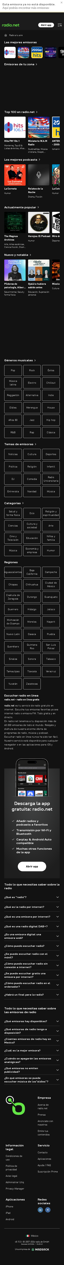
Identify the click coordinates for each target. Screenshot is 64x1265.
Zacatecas (32, 684)
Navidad (31, 491)
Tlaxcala (32, 671)
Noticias (13, 454)
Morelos (31, 622)
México (34, 1236)
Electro (32, 383)
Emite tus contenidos (44, 1133)
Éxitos (51, 370)
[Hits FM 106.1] (10, 52)
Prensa (42, 1115)
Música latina (13, 383)
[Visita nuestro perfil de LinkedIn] (40, 1210)
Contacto (42, 1152)
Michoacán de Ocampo (13, 622)
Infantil (51, 467)
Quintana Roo (32, 647)
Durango (32, 597)
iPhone (9, 1206)
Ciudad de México (51, 585)
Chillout (50, 383)
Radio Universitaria (51, 479)
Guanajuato (50, 597)
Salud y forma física (13, 513)
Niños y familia (51, 538)
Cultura (32, 454)
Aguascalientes (13, 572)
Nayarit (51, 622)
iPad (8, 1213)
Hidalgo (32, 609)
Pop (13, 370)
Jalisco (51, 609)
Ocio (32, 513)
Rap (32, 432)
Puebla (51, 634)
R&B (13, 432)
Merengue (32, 407)
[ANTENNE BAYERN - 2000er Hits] (37, 52)
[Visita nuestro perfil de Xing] (47, 1210)
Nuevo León (13, 634)
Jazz (32, 420)
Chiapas (13, 584)
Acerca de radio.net (43, 1107)
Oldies (13, 407)
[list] (32, 52)
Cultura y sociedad (32, 526)
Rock (32, 370)
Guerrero (13, 609)
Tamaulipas (13, 671)
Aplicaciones (44, 1159)
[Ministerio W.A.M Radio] (23, 52)
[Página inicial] (5, 35)
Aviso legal (11, 1176)
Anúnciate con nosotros (45, 1123)
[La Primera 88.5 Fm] (50, 52)
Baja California (32, 572)
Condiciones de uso (14, 1158)
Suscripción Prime (48, 1172)
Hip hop (50, 420)
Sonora (32, 659)
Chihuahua (32, 584)
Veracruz (51, 671)
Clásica (51, 432)
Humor (51, 550)
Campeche (51, 572)
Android (10, 1219)
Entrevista (13, 491)
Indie (51, 395)
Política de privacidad (11, 1168)
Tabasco (50, 659)
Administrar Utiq (15, 1182)
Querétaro (13, 646)
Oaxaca (32, 634)
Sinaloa (13, 659)
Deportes (51, 454)
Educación (32, 538)
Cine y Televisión (13, 538)
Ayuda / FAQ (44, 1165)
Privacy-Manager (15, 1189)
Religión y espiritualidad (51, 513)
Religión (32, 467)
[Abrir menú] (60, 25)
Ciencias (13, 526)
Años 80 (13, 420)
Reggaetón (13, 395)
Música (51, 491)
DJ (13, 479)
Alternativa (32, 395)
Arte (51, 526)
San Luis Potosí (51, 647)
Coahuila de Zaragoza (13, 597)
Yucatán (13, 684)
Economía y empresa (32, 551)
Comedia (32, 479)
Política (13, 467)
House (51, 407)
